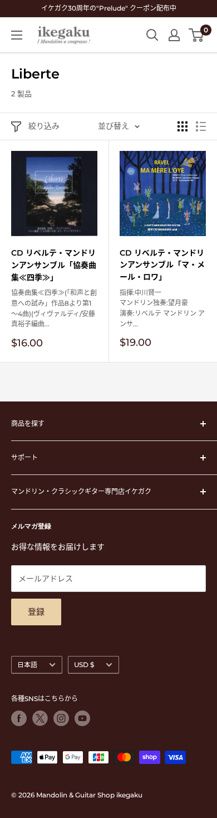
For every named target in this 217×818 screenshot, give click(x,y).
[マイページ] (174, 35)
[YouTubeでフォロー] (82, 718)
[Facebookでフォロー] (19, 718)
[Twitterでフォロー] (40, 718)
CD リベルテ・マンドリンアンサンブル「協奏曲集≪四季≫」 (53, 265)
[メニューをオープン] (16, 35)
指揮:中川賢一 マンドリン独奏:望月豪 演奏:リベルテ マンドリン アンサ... (162, 308)
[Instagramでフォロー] (61, 718)
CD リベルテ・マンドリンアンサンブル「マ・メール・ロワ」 (162, 265)
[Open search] (152, 35)
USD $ (84, 664)
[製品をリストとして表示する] (201, 126)
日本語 (27, 664)
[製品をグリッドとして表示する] (182, 126)
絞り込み (44, 126)
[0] (197, 35)
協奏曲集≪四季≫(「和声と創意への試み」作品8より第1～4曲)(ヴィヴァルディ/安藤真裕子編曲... (54, 308)
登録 (36, 611)
